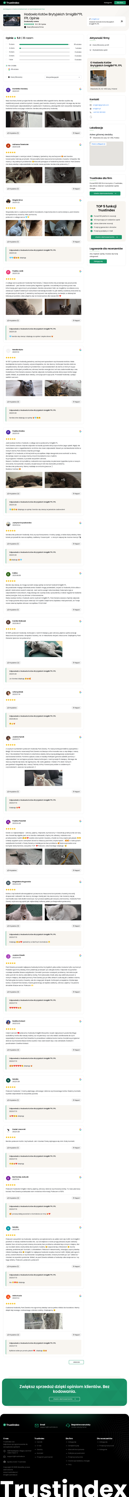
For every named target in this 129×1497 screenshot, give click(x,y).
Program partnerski (45, 1457)
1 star (11, 60)
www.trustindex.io (10, 1472)
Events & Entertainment (20, 9)
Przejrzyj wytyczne (75, 1457)
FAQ (69, 1464)
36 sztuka (14, 69)
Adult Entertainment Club (37, 9)
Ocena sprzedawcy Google (79, 1461)
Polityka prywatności (76, 1453)
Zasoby (40, 1449)
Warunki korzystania (76, 1449)
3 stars (11, 52)
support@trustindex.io (49, 1427)
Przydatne (14, 133)
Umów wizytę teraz (78, 1427)
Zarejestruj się (73, 1446)
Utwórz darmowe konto (103, 193)
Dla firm (120, 3)
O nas (39, 1446)
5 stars (11, 44)
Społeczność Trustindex (16, 1462)
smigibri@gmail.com (101, 105)
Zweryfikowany (16, 77)
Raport (77, 133)
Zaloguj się (98, 261)
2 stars (11, 56)
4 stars (12, 48)
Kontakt (40, 1453)
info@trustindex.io (10, 1475)
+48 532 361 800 (99, 112)
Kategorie (108, 3)
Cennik (39, 1442)
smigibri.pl (97, 108)
